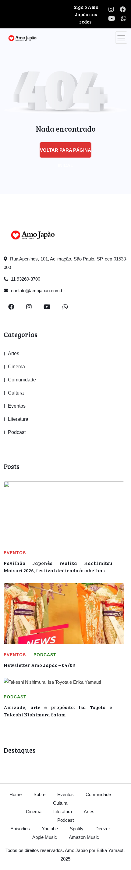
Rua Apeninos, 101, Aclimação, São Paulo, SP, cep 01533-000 (65, 263)
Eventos (17, 406)
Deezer (102, 828)
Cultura (16, 392)
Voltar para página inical (65, 152)
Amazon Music (84, 837)
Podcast (17, 432)
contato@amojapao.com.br (37, 290)
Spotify (76, 828)
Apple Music (44, 837)
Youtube (50, 828)
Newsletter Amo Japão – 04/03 (39, 665)
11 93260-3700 (25, 279)
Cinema (16, 366)
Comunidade (22, 379)
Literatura (18, 419)
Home (15, 794)
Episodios (20, 828)
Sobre (39, 794)
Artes (13, 353)
